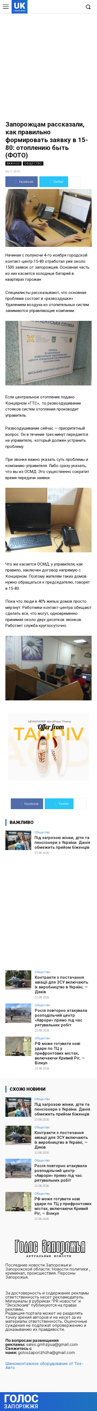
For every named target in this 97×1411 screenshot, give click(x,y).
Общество (33, 163)
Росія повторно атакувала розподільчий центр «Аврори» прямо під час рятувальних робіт (61, 1017)
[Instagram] (60, 7)
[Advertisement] (48, 64)
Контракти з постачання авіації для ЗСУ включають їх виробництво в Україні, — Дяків (61, 984)
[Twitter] (68, 7)
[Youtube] (76, 7)
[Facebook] (52, 7)
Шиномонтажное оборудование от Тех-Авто (44, 1365)
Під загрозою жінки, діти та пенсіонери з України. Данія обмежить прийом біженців (62, 842)
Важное (13, 163)
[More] (75, 181)
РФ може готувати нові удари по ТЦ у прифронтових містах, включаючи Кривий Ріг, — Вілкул (60, 1053)
